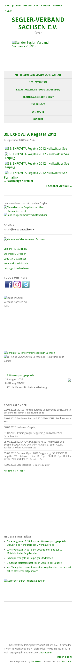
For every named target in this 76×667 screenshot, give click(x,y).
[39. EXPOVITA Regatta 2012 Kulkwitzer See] (36, 148)
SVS (7, 5)
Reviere (57, 5)
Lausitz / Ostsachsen (15, 258)
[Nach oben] (64, 656)
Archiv (7, 229)
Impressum (45, 652)
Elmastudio (66, 661)
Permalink (11, 177)
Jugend (16, 5)
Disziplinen (30, 5)
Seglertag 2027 (38, 82)
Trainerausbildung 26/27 (38, 97)
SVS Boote (38, 111)
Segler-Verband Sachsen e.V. (38, 23)
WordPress (36, 661)
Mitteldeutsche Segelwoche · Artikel (38, 75)
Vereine (45, 5)
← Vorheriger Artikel (18, 180)
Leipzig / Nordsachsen (16, 268)
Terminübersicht (17, 211)
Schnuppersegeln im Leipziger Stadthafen (30, 558)
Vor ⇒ (22, 471)
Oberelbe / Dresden (15, 253)
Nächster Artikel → (58, 186)
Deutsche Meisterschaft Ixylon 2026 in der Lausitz (34, 562)
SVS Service (38, 104)
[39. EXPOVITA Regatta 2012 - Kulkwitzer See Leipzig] (38, 158)
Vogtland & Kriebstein (16, 263)
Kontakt (38, 119)
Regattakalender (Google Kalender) (38, 89)
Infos (8, 11)
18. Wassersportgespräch (19, 375)
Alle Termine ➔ (11, 471)
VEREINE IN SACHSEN (15, 249)
